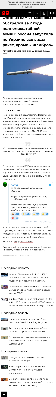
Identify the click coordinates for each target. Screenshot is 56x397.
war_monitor (26, 241)
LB (15, 241)
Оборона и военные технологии (18, 255)
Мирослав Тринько (20, 51)
